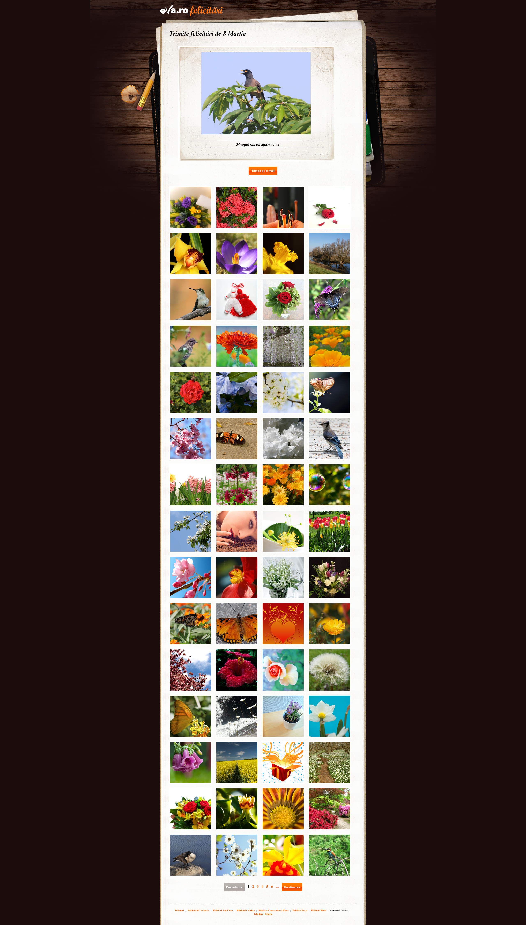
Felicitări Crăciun (246, 910)
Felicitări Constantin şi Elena (273, 910)
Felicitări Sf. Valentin (198, 910)
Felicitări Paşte (299, 910)
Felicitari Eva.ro (191, 10)
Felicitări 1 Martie (263, 914)
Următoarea (292, 887)
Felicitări (179, 910)
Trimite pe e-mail (263, 170)
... (277, 886)
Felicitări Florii (318, 910)
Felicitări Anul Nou (223, 910)
